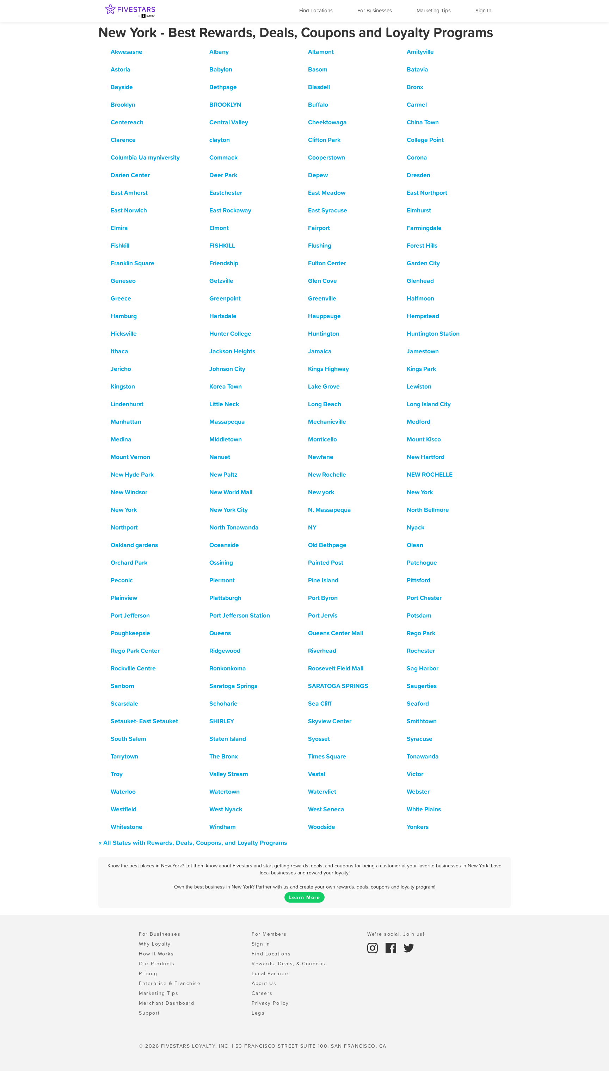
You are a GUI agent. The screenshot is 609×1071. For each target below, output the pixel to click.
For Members (269, 933)
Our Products (156, 963)
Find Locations (316, 10)
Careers (262, 993)
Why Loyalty (155, 943)
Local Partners (271, 973)
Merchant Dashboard (166, 1003)
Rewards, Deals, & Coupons (289, 963)
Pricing (148, 973)
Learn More (304, 897)
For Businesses (374, 10)
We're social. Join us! (395, 933)
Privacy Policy (270, 1003)
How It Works (156, 953)
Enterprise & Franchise (170, 983)
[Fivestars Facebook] (392, 947)
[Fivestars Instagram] (373, 947)
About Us (264, 983)
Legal (259, 1012)
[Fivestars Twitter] (409, 947)
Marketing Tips (434, 10)
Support (149, 1012)
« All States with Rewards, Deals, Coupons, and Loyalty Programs (192, 842)
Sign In (483, 10)
